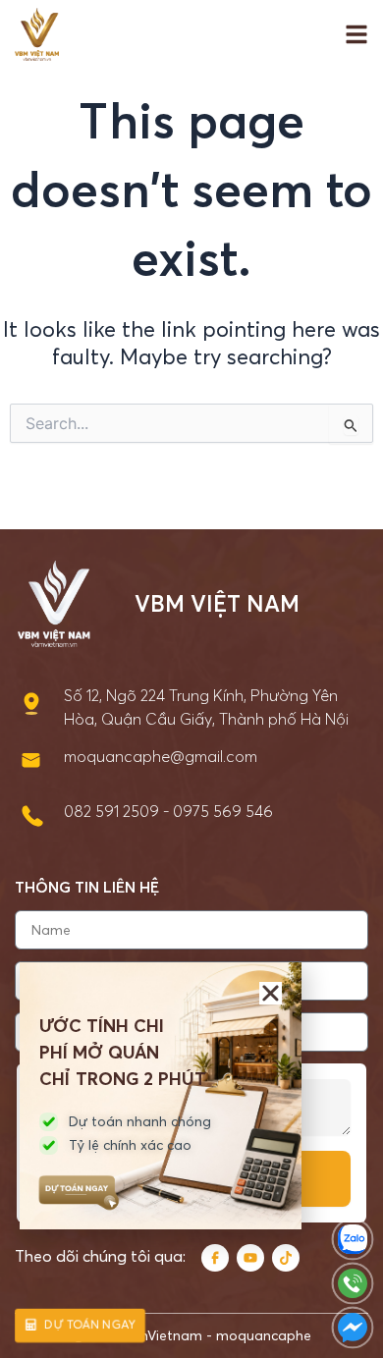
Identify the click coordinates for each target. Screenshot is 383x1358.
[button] (270, 993)
